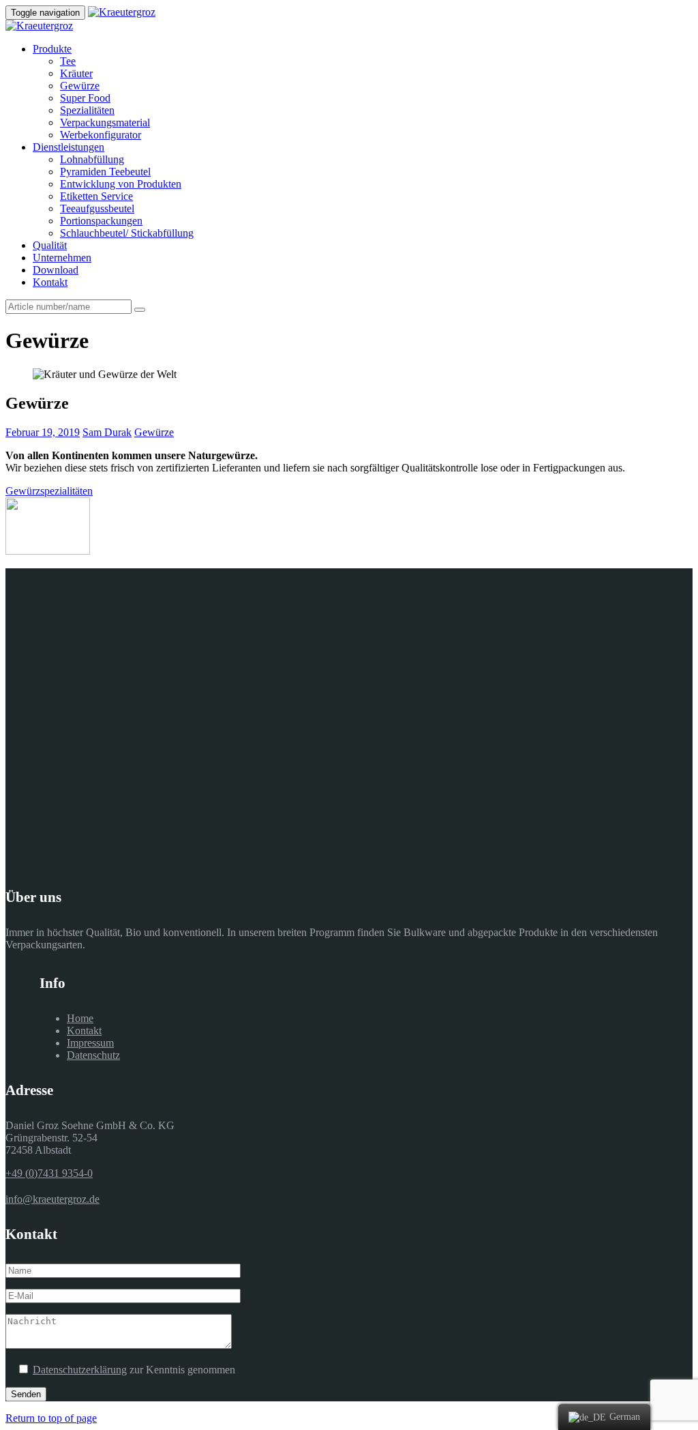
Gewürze (154, 432)
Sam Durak (107, 432)
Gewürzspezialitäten (49, 491)
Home (80, 1018)
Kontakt (84, 1030)
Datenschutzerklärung (80, 1369)
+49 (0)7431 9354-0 (49, 1173)
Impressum (90, 1043)
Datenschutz (93, 1055)
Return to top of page (51, 1418)
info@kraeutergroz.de (52, 1199)
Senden (26, 1394)
